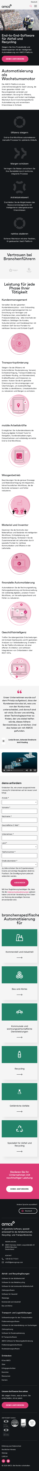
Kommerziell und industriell (11, 1302)
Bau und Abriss (7, 1306)
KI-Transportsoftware (9, 1337)
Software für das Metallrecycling (13, 1282)
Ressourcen (6, 1376)
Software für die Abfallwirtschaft (13, 1278)
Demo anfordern (15, 59)
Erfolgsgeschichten (8, 1368)
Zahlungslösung (7, 1329)
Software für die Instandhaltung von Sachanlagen (19, 1325)
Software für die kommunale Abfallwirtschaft (17, 1286)
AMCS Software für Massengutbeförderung (17, 1341)
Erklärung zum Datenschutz (11, 1446)
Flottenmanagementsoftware (12, 1345)
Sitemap (4, 1453)
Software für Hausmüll (9, 1294)
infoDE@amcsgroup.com (14, 1262)
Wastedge (5, 1298)
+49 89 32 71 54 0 (11, 1259)
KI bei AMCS (6, 1360)
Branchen (5, 1372)
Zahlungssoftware (8, 1290)
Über (3, 1364)
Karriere (4, 1380)
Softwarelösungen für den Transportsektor (17, 1317)
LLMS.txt (5, 1456)
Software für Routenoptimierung (13, 1333)
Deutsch (34, 2)
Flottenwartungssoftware (10, 1321)
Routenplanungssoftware (11, 1349)
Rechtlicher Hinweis (9, 1449)
